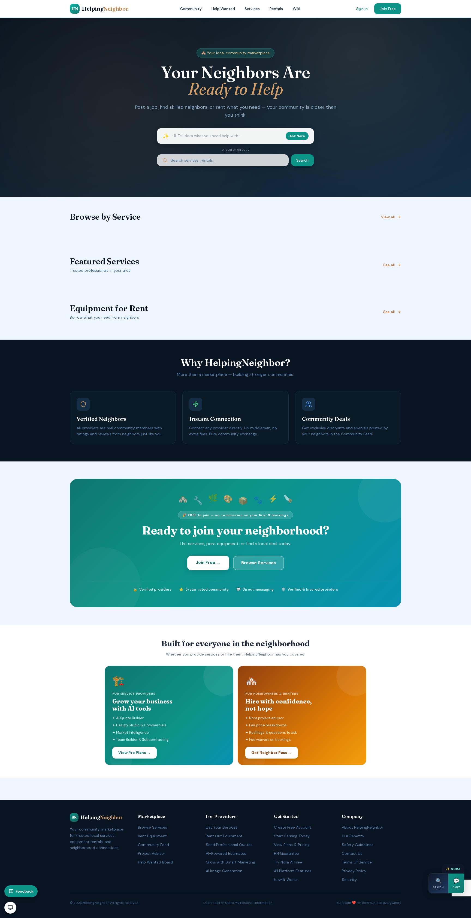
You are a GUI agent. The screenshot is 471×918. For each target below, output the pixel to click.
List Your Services (221, 827)
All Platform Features (292, 870)
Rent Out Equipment (224, 836)
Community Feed (153, 844)
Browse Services (258, 563)
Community (191, 8)
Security (349, 879)
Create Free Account (292, 827)
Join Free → (208, 562)
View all (388, 217)
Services (252, 8)
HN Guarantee (286, 853)
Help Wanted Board (155, 862)
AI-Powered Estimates (226, 853)
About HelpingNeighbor (362, 827)
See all (389, 264)
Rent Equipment (152, 836)
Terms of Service (357, 862)
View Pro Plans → (134, 752)
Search (302, 160)
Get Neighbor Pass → (271, 752)
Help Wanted (223, 8)
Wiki (296, 8)
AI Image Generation (224, 870)
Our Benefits (353, 836)
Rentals (276, 8)
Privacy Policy (354, 870)
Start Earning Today (292, 836)
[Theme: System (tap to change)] (10, 908)
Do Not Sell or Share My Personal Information (237, 903)
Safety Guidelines (357, 844)
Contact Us (352, 853)
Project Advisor (151, 853)
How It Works (286, 879)
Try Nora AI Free (288, 862)
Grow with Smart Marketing (230, 862)
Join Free (388, 8)
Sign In (362, 8)
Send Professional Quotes (229, 844)
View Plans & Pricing (292, 844)
